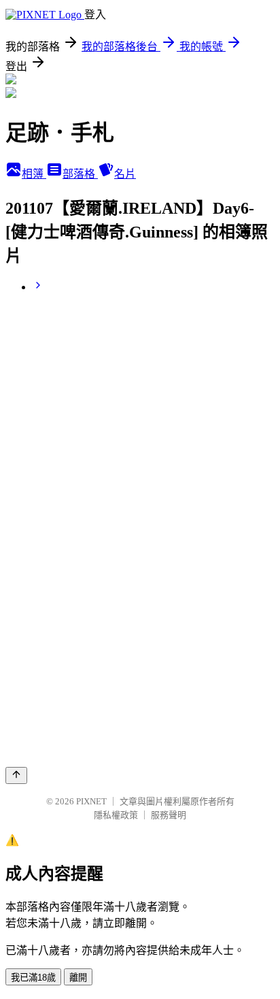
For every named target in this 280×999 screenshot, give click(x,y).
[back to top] (16, 775)
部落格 (80, 174)
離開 (78, 977)
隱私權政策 (116, 815)
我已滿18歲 (33, 977)
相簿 (34, 174)
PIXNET (91, 801)
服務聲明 (168, 815)
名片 (125, 174)
